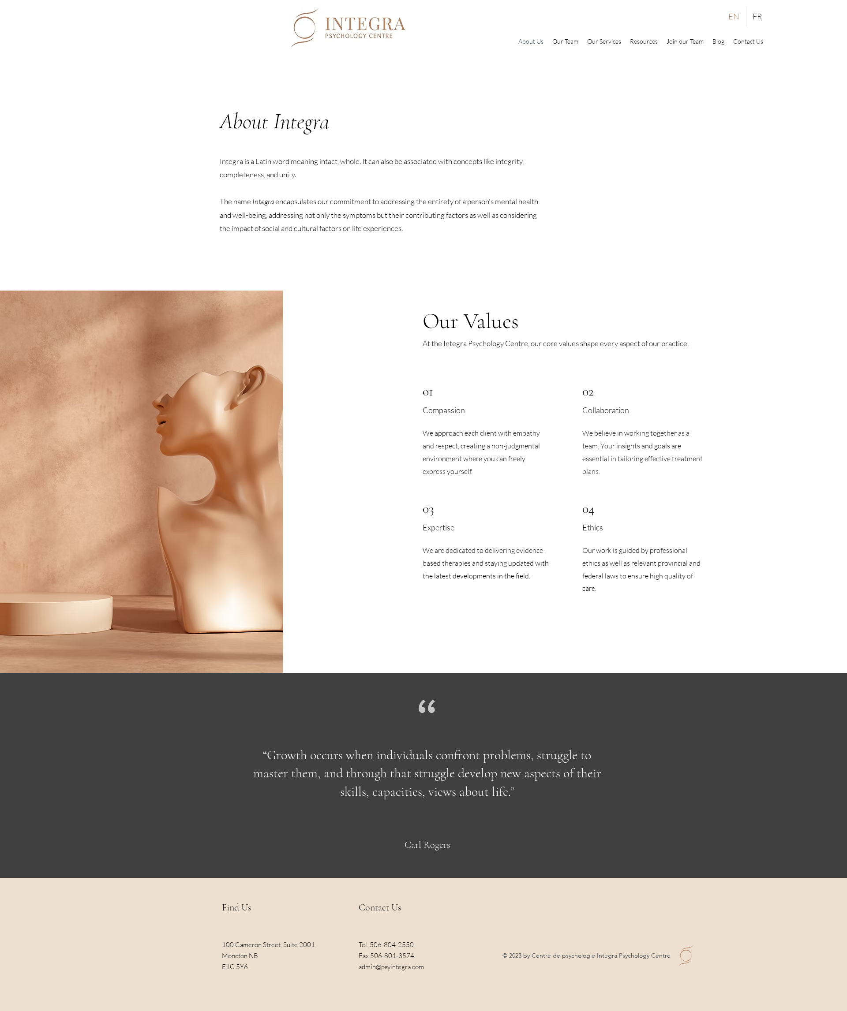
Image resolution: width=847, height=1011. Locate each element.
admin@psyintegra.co (389, 967)
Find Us (236, 907)
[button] (644, 41)
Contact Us (380, 907)
